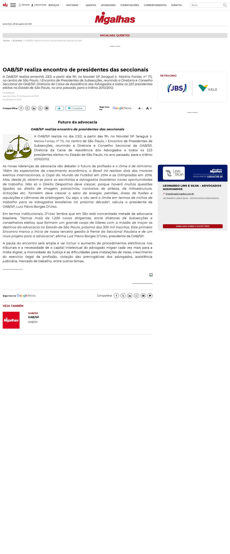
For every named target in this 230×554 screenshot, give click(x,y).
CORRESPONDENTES (155, 5)
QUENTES (91, 5)
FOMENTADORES (130, 5)
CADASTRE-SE (214, 176)
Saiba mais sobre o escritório (192, 226)
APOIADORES (108, 5)
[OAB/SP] (15, 327)
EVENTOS (176, 5)
